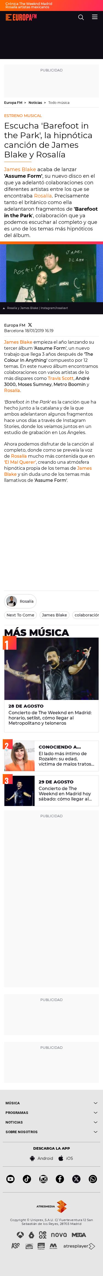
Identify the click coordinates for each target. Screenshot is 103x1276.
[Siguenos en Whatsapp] (93, 1181)
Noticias (36, 103)
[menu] (95, 16)
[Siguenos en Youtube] (10, 1181)
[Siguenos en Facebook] (60, 1181)
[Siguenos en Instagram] (43, 1181)
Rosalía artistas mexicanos (27, 7)
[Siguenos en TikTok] (27, 1181)
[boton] (75, 1103)
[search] (81, 17)
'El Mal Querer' (20, 462)
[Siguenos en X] (76, 1181)
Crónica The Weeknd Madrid (28, 4)
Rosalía (43, 196)
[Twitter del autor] (30, 325)
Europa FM (13, 103)
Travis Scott (61, 378)
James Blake (20, 169)
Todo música (58, 103)
